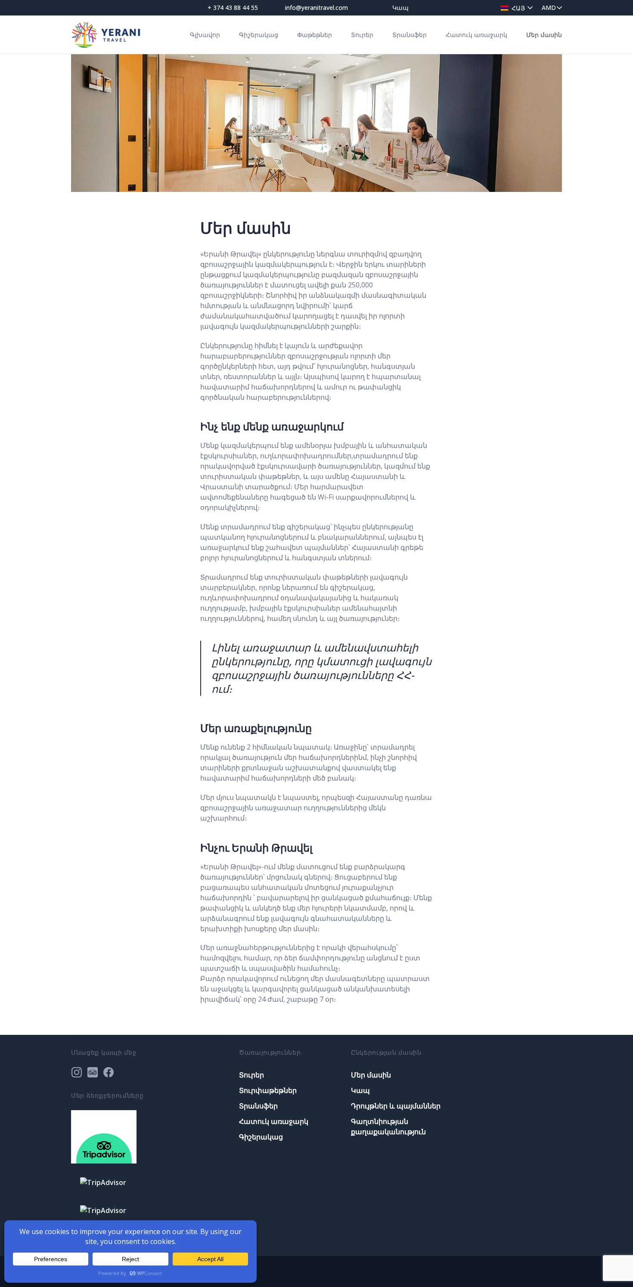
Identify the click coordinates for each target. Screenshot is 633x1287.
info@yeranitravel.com (316, 7)
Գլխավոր (205, 35)
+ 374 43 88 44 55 (233, 7)
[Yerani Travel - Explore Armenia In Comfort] (106, 34)
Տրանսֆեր (409, 35)
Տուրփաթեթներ (268, 1090)
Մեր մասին (544, 35)
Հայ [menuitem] (518, 8)
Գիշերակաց (258, 35)
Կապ (400, 7)
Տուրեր (362, 35)
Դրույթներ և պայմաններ (396, 1106)
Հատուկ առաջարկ (476, 35)
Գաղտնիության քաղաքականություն (388, 1126)
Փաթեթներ (314, 35)
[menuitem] (514, 7)
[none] (514, 7)
